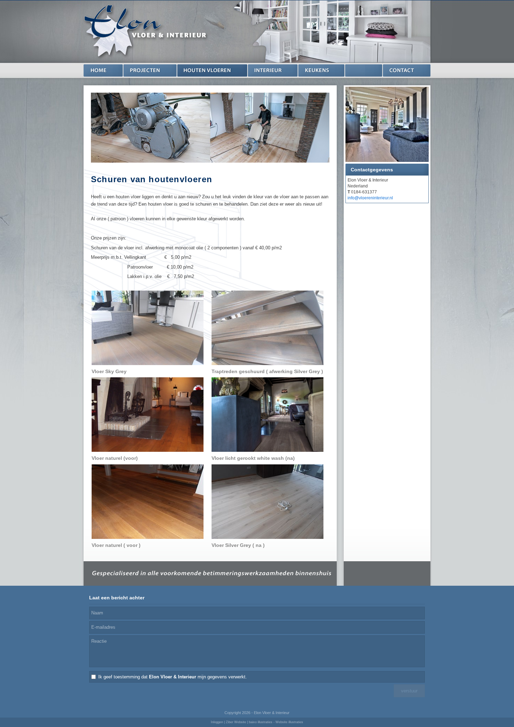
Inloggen (217, 722)
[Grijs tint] (148, 327)
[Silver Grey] (267, 501)
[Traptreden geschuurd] (267, 327)
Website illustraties (289, 722)
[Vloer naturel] (148, 414)
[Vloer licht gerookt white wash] (267, 414)
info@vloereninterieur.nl (370, 197)
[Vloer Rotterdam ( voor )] (148, 501)
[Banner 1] (387, 125)
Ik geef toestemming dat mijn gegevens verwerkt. (172, 676)
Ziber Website (236, 722)
